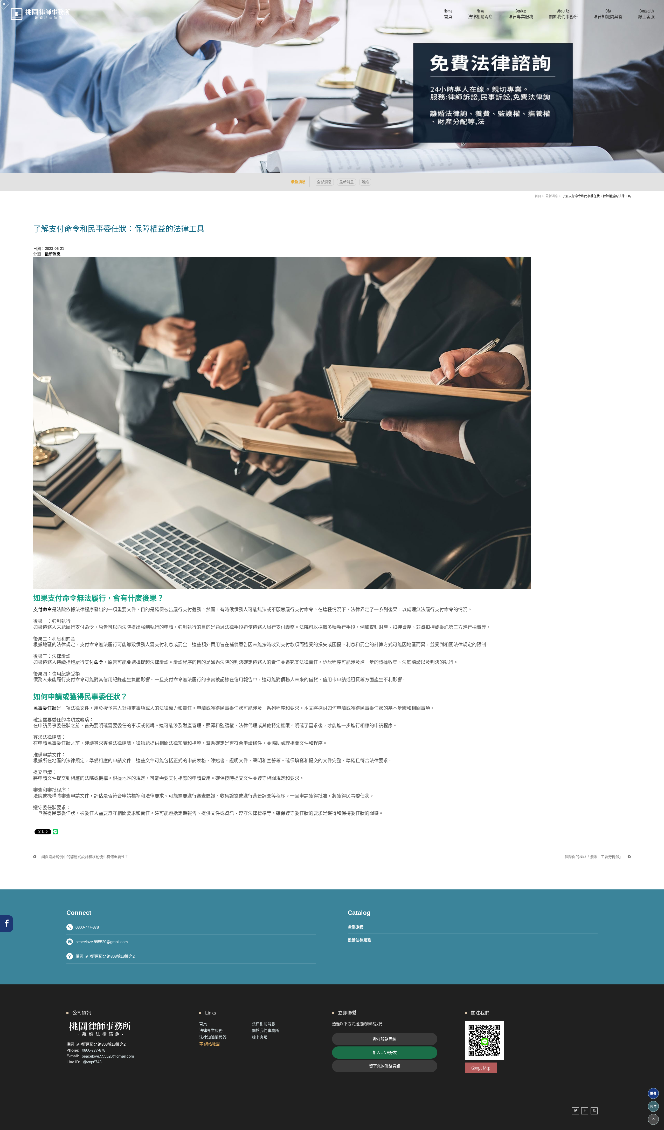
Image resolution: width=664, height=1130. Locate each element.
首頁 (538, 196)
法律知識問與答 (212, 1037)
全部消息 (324, 182)
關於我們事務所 (265, 1030)
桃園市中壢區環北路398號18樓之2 (105, 956)
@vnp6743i (92, 1062)
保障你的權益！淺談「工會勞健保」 (594, 857)
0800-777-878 (87, 927)
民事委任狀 (45, 708)
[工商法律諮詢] (332, 86)
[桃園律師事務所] (40, 14)
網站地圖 (212, 1044)
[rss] (594, 1110)
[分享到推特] (575, 1110)
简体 (653, 1106)
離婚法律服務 (359, 940)
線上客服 (259, 1037)
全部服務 (355, 926)
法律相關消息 (263, 1024)
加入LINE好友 (385, 1052)
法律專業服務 (211, 1030)
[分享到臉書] (584, 1110)
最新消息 (346, 182)
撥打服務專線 (384, 1039)
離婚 (365, 182)
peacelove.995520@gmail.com (101, 942)
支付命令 (42, 609)
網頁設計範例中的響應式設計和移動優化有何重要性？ (84, 857)
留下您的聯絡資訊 (384, 1066)
